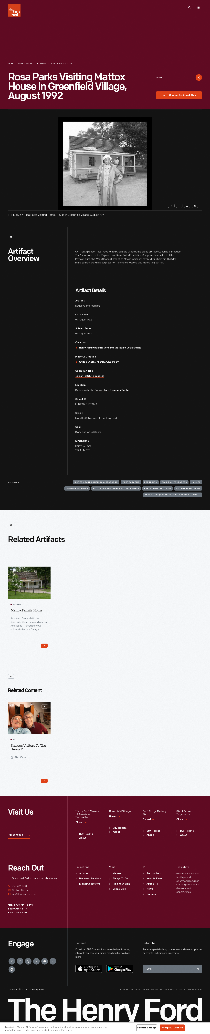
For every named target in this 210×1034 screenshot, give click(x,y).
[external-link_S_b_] (34, 890)
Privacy (169, 990)
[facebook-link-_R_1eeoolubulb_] (12, 961)
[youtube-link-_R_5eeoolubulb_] (44, 961)
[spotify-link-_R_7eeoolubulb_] (12, 969)
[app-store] (88, 969)
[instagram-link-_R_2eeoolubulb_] (20, 961)
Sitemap (180, 990)
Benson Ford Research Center (112, 390)
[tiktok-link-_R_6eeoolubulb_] (53, 961)
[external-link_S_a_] (34, 886)
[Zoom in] (171, 206)
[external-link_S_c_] (34, 894)
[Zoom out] (179, 206)
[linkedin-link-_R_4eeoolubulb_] (36, 961)
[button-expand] (44, 706)
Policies (135, 990)
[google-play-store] (119, 969)
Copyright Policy (152, 990)
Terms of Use (195, 990)
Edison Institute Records (89, 376)
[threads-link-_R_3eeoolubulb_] (28, 961)
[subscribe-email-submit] (198, 969)
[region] (105, 1028)
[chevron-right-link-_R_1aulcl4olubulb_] (44, 646)
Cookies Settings (147, 1027)
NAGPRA (124, 990)
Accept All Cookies (172, 1027)
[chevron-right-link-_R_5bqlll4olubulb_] (44, 781)
